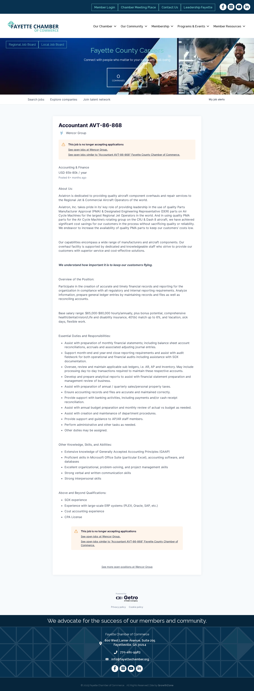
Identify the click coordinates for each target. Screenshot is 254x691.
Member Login (104, 7)
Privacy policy (118, 607)
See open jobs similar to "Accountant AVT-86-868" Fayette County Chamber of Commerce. (124, 154)
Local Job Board (52, 44)
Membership (160, 26)
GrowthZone (165, 685)
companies (63, 99)
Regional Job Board (22, 44)
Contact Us (170, 7)
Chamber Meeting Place (138, 7)
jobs (36, 99)
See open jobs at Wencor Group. (88, 149)
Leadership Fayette (198, 7)
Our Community (132, 26)
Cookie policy (136, 607)
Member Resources (227, 26)
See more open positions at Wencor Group (127, 566)
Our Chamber (102, 26)
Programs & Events (191, 26)
